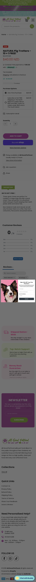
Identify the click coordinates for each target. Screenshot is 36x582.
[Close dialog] (34, 281)
